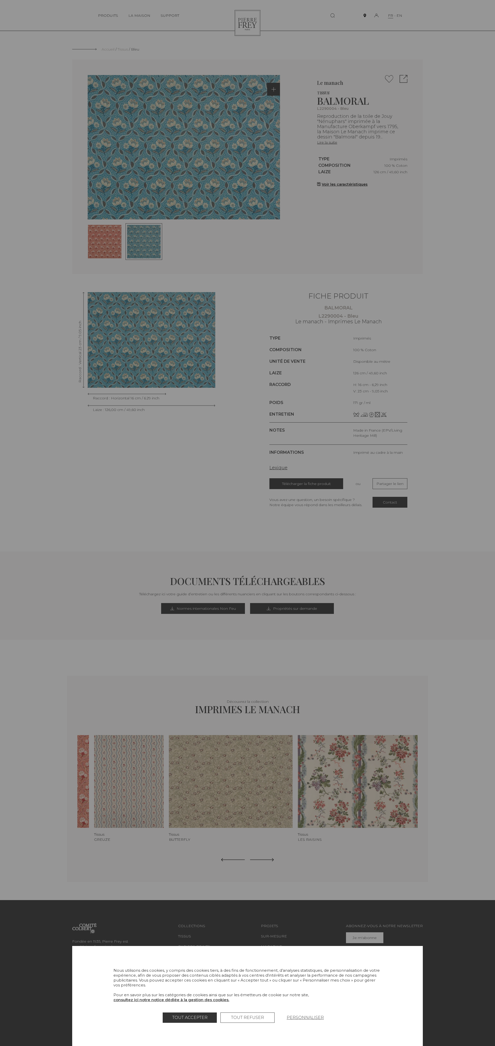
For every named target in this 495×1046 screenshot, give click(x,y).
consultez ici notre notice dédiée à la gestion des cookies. (171, 999)
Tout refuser (247, 1017)
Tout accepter (190, 1017)
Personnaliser (305, 1017)
